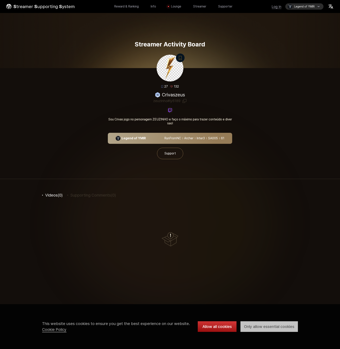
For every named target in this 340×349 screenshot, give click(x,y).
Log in (276, 7)
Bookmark (180, 58)
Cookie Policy (54, 329)
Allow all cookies (217, 326)
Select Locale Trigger (330, 6)
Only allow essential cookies (269, 326)
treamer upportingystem (44, 6)
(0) (54, 195)
